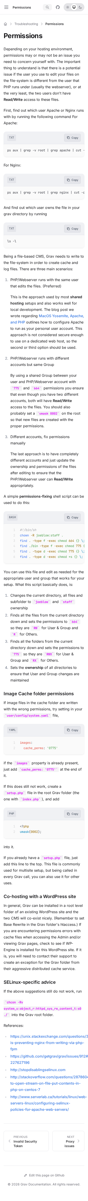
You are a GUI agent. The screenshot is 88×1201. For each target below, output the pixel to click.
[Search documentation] (47, 7)
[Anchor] (46, 36)
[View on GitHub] (58, 7)
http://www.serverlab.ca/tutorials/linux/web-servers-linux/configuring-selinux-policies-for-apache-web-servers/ (48, 1103)
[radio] (68, 7)
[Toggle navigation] (6, 7)
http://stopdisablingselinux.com (37, 1069)
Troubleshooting (26, 24)
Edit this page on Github (47, 1175)
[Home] (5, 24)
